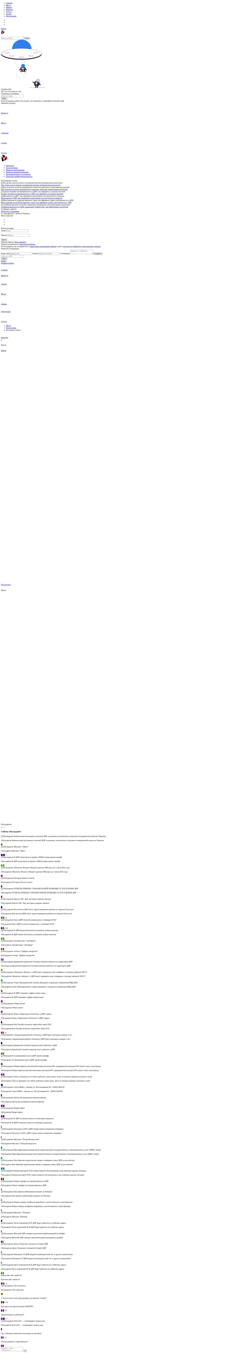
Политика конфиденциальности (19, 177)
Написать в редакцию (10, 211)
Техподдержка (12, 168)
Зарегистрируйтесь (27, 244)
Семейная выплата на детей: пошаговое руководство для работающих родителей (34, 207)
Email (3, 231)
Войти (3, 29)
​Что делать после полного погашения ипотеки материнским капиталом (30, 185)
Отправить (98, 254)
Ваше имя (5, 253)
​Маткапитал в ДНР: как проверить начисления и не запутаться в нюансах (31, 198)
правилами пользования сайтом (43, 246)
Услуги (9, 12)
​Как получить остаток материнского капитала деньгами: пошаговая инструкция (34, 189)
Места (8, 5)
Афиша (9, 7)
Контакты (10, 166)
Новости (9, 10)
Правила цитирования (15, 170)
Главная (9, 3)
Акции (9, 14)
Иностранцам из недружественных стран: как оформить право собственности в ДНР (36, 203)
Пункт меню (11, 328)
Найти (27, 38)
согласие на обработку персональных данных (82, 246)
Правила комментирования (17, 172)
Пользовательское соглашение (18, 174)
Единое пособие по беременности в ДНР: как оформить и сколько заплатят (32, 194)
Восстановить (20, 242)
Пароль (4, 235)
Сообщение (65, 253)
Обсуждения (11, 16)
